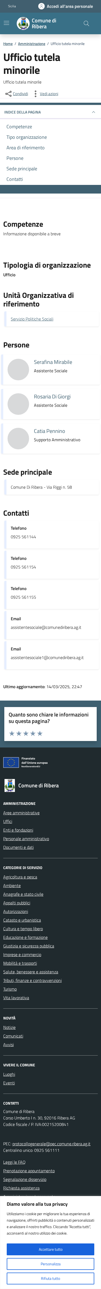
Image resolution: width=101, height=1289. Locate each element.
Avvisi (8, 1044)
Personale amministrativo (26, 838)
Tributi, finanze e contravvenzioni (32, 980)
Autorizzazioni (15, 911)
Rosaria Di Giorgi (52, 396)
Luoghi (9, 1074)
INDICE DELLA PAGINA (22, 112)
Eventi (9, 1083)
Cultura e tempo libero (23, 928)
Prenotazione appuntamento (29, 1170)
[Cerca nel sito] (86, 23)
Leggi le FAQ (14, 1162)
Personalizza (51, 1264)
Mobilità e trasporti (20, 963)
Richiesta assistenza (21, 1188)
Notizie (9, 1027)
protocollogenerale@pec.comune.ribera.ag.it (51, 1143)
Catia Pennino (49, 431)
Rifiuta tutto (50, 1278)
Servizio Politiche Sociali (32, 319)
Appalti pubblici (16, 902)
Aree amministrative (21, 812)
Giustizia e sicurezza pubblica (28, 946)
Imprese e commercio (22, 954)
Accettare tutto (50, 1249)
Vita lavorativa (16, 997)
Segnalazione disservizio (24, 1179)
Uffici (7, 821)
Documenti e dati (18, 847)
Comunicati (13, 1036)
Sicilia (12, 6)
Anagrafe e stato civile (23, 894)
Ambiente (12, 885)
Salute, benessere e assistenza (30, 972)
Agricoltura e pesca (20, 877)
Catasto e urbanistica (22, 920)
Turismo (10, 989)
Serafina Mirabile (53, 362)
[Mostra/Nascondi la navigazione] (6, 23)
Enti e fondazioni (18, 830)
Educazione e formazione (25, 937)
